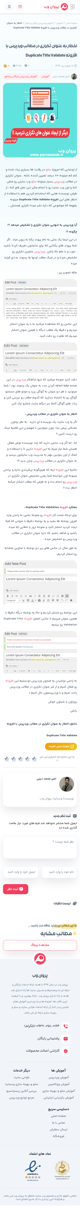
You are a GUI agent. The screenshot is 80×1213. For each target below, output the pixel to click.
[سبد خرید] (20, 6)
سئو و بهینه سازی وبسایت (21, 1084)
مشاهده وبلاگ (40, 945)
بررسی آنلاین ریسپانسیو (21, 1091)
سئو (48, 169)
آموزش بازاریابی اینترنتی (59, 1097)
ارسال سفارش (58, 1129)
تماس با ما (58, 1123)
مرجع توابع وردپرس (21, 1097)
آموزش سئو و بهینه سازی (58, 1091)
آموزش (59, 23)
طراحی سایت (21, 1077)
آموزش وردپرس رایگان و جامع (39, 23)
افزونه (38, 449)
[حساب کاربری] (9, 6)
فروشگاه (58, 1136)
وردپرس (59, 181)
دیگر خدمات (21, 1070)
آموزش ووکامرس (58, 1084)
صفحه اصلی (71, 23)
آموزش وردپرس (59, 1077)
